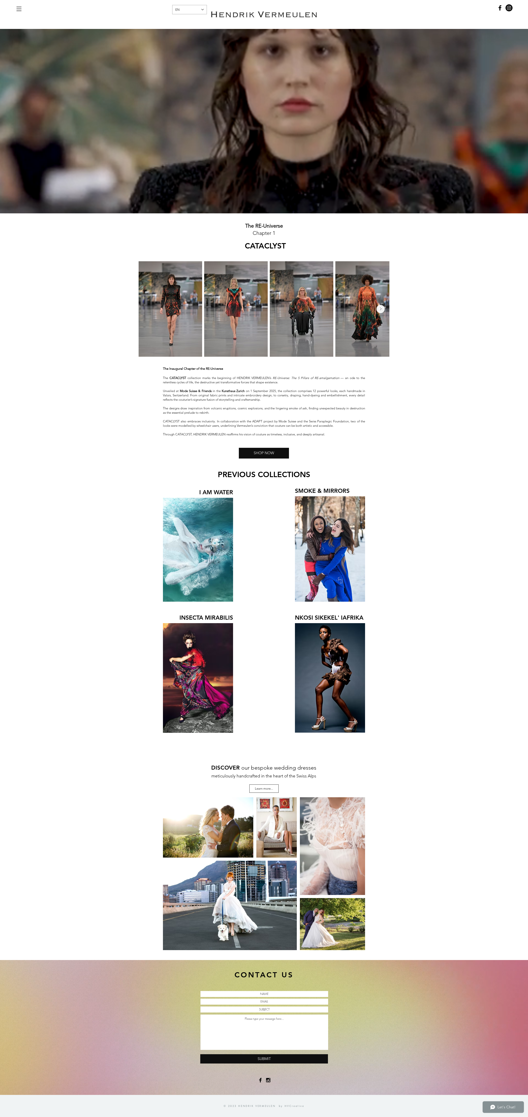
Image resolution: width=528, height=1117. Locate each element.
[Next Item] (380, 309)
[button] (18, 8)
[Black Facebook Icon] (260, 1080)
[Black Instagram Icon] (268, 1080)
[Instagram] (509, 7)
